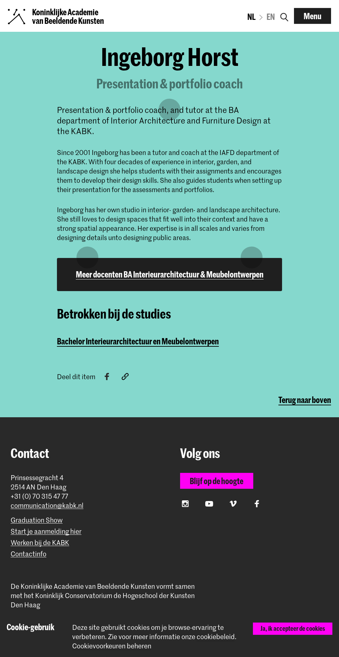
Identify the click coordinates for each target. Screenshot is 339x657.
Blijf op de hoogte (216, 481)
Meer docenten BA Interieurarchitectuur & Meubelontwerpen (170, 274)
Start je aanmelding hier (46, 531)
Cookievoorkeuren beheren (111, 646)
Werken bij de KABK (40, 542)
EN (270, 17)
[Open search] (284, 16)
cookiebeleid (216, 636)
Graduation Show (37, 520)
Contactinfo (28, 553)
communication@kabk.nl (47, 505)
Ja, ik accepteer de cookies (293, 628)
